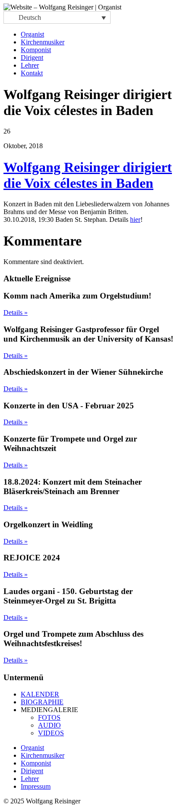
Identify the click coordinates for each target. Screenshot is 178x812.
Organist (32, 34)
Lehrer (30, 65)
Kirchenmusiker (42, 42)
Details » (15, 312)
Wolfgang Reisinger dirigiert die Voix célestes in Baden (87, 175)
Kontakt (32, 73)
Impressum (36, 786)
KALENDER (40, 694)
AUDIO (49, 725)
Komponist (36, 49)
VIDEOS (51, 733)
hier (135, 219)
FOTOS (49, 717)
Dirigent (32, 57)
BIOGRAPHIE (42, 702)
